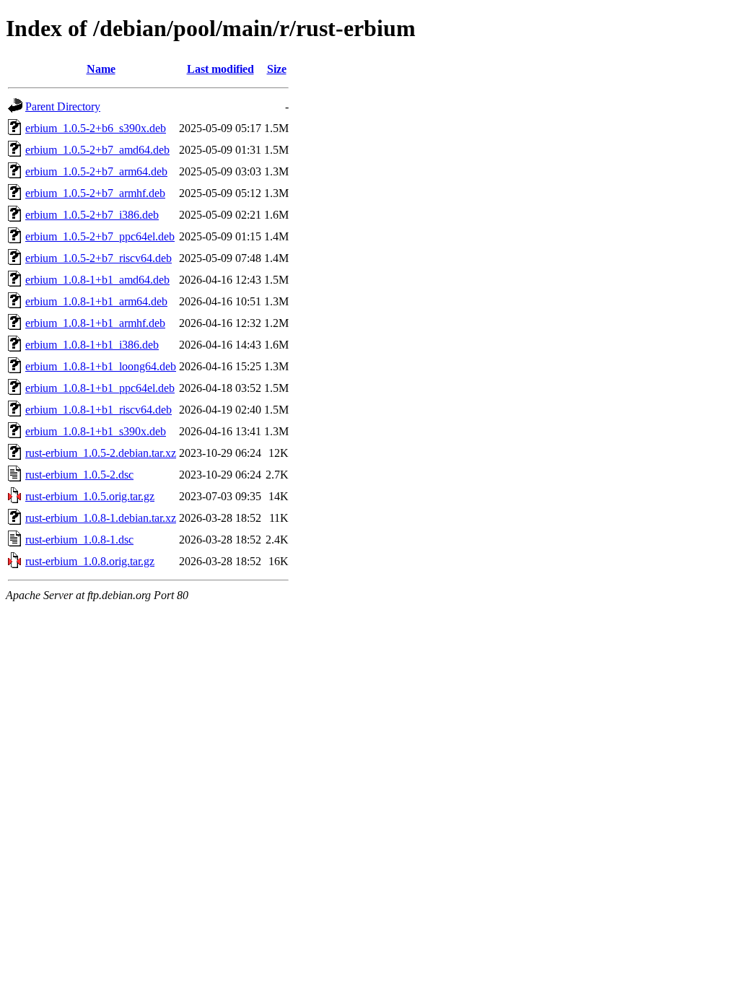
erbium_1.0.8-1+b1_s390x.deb (95, 431)
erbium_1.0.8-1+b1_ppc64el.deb (100, 388)
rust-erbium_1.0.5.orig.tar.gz (89, 496)
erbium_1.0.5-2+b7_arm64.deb (96, 171)
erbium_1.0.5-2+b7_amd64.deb (97, 150)
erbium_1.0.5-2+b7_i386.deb (92, 215)
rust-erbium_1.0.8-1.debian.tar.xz (100, 518)
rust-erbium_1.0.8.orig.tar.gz (89, 561)
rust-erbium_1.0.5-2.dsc (79, 474)
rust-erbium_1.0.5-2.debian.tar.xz (100, 453)
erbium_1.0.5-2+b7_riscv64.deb (98, 258)
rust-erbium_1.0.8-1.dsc (79, 539)
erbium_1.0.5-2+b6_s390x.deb (95, 128)
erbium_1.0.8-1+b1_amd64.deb (97, 280)
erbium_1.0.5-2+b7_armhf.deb (95, 193)
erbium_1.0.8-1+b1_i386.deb (92, 345)
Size (277, 69)
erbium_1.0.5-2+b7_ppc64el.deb (100, 236)
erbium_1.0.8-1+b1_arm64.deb (96, 301)
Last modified (220, 69)
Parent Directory (62, 106)
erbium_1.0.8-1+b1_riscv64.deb (98, 409)
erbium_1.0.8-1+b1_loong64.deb (100, 366)
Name (101, 69)
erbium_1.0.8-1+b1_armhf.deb (95, 323)
